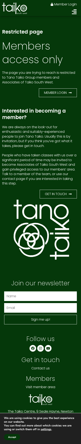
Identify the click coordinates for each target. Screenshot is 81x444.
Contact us (40, 368)
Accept (12, 437)
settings (46, 429)
